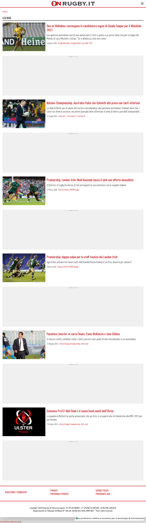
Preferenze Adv (103, 494)
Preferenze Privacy (59, 494)
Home (5, 11)
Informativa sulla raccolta (10, 521)
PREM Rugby (74, 189)
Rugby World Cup (77, 43)
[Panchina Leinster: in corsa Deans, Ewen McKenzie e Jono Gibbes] (24, 345)
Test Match (81, 116)
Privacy (54, 490)
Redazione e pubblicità (16, 492)
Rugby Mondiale (64, 43)
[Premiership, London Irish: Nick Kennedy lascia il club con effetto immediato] (24, 191)
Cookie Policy (102, 490)
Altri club (85, 343)
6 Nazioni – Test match (66, 116)
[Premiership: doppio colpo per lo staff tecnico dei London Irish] (24, 268)
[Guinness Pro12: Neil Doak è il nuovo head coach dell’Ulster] (24, 422)
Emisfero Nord (63, 189)
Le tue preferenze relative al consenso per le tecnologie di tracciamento (109, 518)
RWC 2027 (89, 43)
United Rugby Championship (69, 343)
